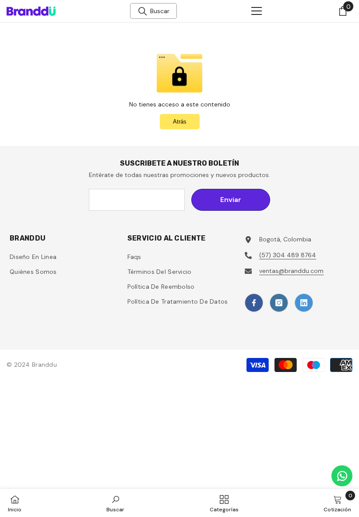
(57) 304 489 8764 (287, 255)
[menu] (256, 11)
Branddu (44, 364)
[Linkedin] (304, 303)
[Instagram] (279, 303)
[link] (115, 503)
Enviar (230, 199)
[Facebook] (254, 303)
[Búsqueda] (142, 11)
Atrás (180, 121)
